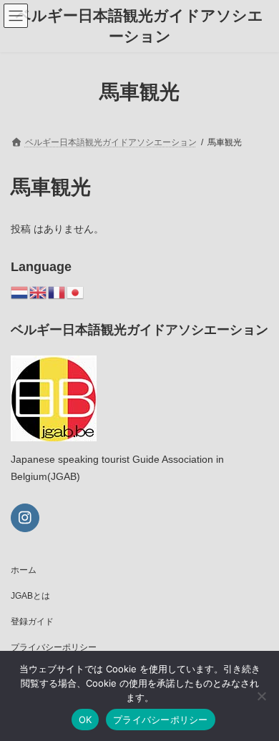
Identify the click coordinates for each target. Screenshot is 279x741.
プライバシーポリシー (54, 647)
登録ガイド (32, 622)
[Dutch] (20, 292)
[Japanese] (76, 292)
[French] (57, 292)
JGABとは (30, 596)
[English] (38, 292)
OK (85, 719)
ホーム (23, 570)
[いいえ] (261, 696)
